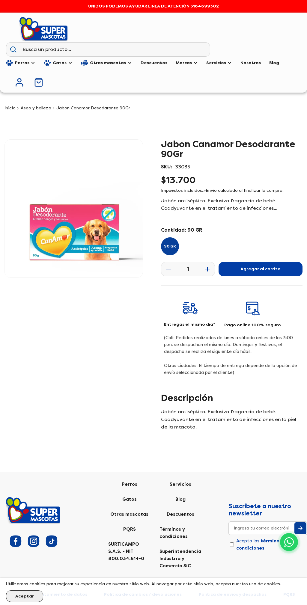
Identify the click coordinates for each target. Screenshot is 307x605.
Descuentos (180, 514)
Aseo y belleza (36, 108)
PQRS (129, 529)
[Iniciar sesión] (19, 82)
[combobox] (115, 49)
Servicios (180, 484)
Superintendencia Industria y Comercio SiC (180, 558)
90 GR (170, 246)
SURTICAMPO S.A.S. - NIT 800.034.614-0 (126, 551)
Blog (180, 499)
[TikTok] (52, 541)
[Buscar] (13, 49)
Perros (129, 484)
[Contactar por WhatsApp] (289, 542)
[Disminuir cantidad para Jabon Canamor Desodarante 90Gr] (166, 269)
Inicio (10, 108)
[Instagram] (34, 541)
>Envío (210, 190)
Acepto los (261, 544)
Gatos (129, 499)
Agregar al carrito (260, 268)
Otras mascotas (129, 514)
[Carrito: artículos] (38, 82)
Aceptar (24, 596)
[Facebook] (16, 541)
